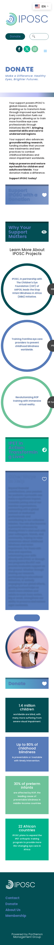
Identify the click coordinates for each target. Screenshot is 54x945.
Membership (15, 915)
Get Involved (27, 618)
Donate (15, 36)
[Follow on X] (27, 49)
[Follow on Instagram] (35, 49)
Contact (12, 898)
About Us (13, 910)
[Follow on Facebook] (19, 49)
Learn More (27, 302)
